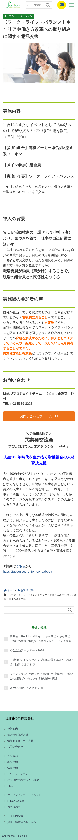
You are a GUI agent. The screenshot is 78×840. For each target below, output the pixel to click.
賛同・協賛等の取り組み (21, 822)
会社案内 (12, 728)
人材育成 (12, 755)
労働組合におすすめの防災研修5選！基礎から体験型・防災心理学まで (41, 662)
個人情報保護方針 (17, 734)
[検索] (48, 5)
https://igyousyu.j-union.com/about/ (27, 571)
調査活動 (12, 761)
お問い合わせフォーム (36, 416)
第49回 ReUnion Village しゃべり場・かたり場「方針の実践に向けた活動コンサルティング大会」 (42, 638)
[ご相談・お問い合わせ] (60, 5)
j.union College (15, 800)
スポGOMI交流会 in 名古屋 (26, 687)
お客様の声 (13, 806)
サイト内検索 (15, 816)
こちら (20, 566)
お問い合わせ (15, 746)
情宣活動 (12, 767)
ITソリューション (17, 773)
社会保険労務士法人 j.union (23, 779)
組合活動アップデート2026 (27, 650)
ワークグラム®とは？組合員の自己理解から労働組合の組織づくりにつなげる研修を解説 (41, 676)
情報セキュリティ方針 (20, 740)
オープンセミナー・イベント (24, 794)
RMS (10, 785)
